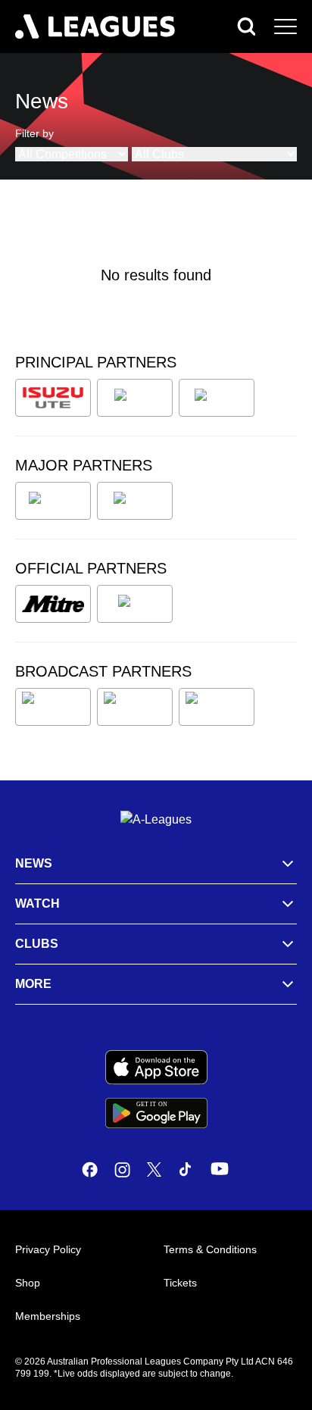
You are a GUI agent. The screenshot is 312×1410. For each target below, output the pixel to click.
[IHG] (135, 604)
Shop (27, 1283)
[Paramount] (135, 707)
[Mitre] (53, 604)
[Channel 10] (53, 707)
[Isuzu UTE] (53, 398)
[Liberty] (53, 501)
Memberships (47, 1316)
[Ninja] (135, 398)
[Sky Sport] (216, 707)
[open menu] (285, 26)
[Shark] (216, 398)
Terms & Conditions (210, 1249)
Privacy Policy (48, 1249)
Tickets (180, 1283)
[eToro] (135, 501)
